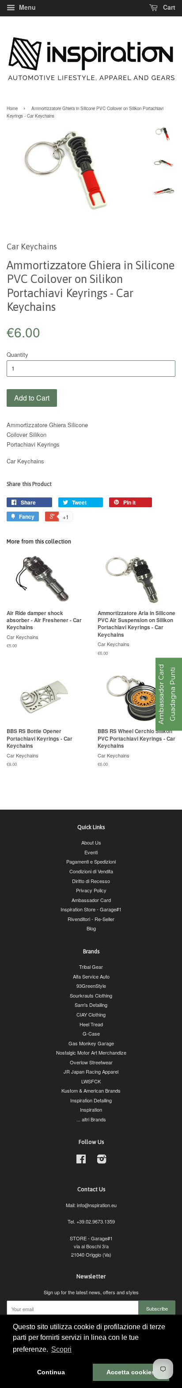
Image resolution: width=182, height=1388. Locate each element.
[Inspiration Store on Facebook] (81, 1160)
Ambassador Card (91, 899)
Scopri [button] (61, 1349)
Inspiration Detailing (91, 1100)
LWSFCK (91, 1081)
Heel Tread (91, 1024)
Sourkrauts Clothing (91, 995)
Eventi (91, 852)
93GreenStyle (91, 985)
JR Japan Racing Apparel (91, 1071)
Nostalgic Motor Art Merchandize (91, 1052)
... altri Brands (91, 1119)
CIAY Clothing (91, 1014)
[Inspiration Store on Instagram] (101, 1160)
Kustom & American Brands (91, 1090)
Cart (168, 7)
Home (12, 108)
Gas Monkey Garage (91, 1043)
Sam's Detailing (91, 1004)
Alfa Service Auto (91, 976)
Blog (91, 928)
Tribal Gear (91, 966)
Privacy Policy (91, 890)
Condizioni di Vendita (91, 871)
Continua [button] (51, 1372)
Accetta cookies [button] (130, 1372)
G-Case (91, 1033)
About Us (91, 842)
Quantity (17, 354)
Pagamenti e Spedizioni (91, 861)
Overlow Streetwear (91, 1062)
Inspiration (91, 1109)
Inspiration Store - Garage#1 (91, 909)
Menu (26, 7)
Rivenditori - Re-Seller (91, 918)
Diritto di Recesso (91, 880)
